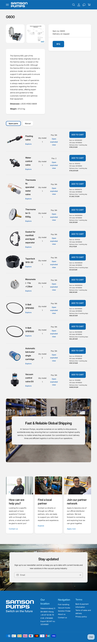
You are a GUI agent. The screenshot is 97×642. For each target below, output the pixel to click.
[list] (48, 504)
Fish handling (63, 604)
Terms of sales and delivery (83, 611)
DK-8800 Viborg (47, 612)
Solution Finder (64, 611)
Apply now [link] (71, 529)
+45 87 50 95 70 (47, 615)
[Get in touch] (84, 4)
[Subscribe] (80, 575)
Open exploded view (54, 142)
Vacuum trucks (64, 608)
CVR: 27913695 (46, 618)
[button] (7, 4)
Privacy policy (81, 617)
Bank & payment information (82, 605)
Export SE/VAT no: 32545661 (47, 622)
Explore (41, 526)
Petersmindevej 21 (47, 608)
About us (61, 614)
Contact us (13, 529)
